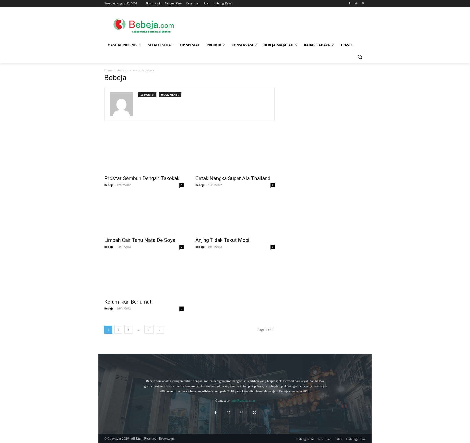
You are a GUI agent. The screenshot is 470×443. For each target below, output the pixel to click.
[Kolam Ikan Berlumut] (144, 276)
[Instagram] (356, 3)
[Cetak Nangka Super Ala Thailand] (235, 152)
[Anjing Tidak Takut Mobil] (235, 214)
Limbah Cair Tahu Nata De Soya (139, 240)
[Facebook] (349, 3)
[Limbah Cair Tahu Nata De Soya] (144, 214)
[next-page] (160, 330)
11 (149, 330)
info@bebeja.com (243, 400)
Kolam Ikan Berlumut (128, 302)
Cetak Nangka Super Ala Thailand (232, 178)
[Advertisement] (274, 25)
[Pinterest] (363, 3)
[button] (360, 57)
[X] (254, 413)
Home (108, 70)
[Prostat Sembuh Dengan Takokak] (144, 152)
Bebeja (109, 185)
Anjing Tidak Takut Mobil (223, 240)
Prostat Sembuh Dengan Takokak (141, 178)
